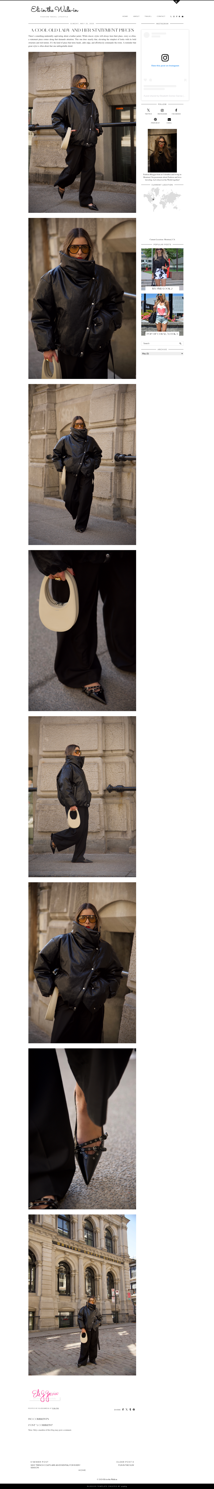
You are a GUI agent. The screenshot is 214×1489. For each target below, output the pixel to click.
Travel (148, 16)
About (136, 16)
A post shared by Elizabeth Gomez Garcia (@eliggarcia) (169, 96)
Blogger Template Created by (107, 1486)
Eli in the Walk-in (54, 10)
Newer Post (55, 1465)
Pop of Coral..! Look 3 (162, 334)
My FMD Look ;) (162, 288)
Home (125, 16)
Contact (161, 16)
